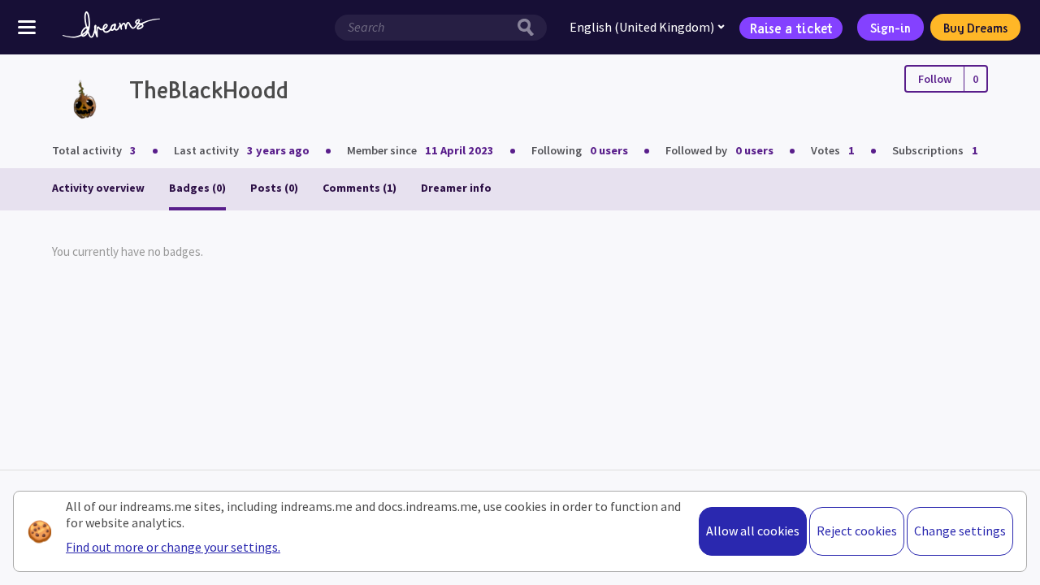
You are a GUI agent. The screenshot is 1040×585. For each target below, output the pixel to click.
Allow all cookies (753, 530)
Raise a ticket (791, 27)
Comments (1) (359, 187)
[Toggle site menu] (26, 27)
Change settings (960, 530)
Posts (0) (274, 187)
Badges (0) (197, 187)
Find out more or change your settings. (173, 547)
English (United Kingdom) (642, 27)
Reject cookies (857, 530)
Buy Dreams (975, 28)
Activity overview (98, 187)
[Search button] (530, 28)
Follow (934, 79)
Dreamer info (456, 187)
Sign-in (890, 28)
